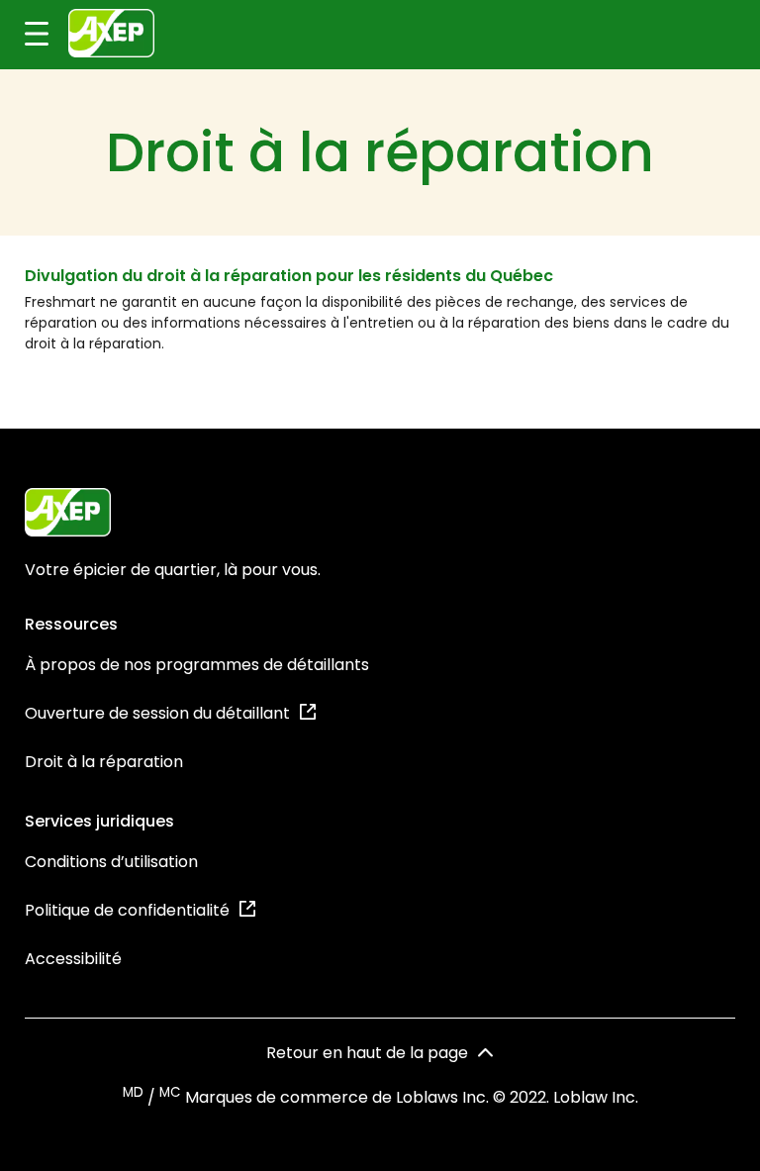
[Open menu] (24, 34)
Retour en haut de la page (367, 1052)
